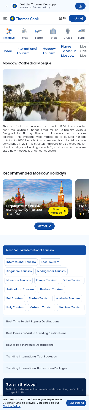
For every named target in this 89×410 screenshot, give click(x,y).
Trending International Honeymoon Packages (36, 368)
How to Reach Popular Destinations (30, 345)
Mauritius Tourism (18, 280)
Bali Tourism (14, 298)
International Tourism (21, 262)
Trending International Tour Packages (31, 356)
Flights (38, 38)
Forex (24, 38)
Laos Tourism (50, 262)
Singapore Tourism (19, 271)
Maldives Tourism (71, 307)
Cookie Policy (12, 406)
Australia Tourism (68, 298)
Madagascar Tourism (51, 271)
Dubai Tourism (73, 280)
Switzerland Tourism (20, 289)
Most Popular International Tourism (30, 250)
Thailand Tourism (51, 289)
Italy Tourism (15, 307)
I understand (76, 403)
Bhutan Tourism (40, 298)
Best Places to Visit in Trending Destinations (36, 333)
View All (42, 226)
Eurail (81, 38)
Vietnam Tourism (41, 307)
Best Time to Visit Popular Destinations (32, 321)
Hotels (53, 38)
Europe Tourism (46, 280)
